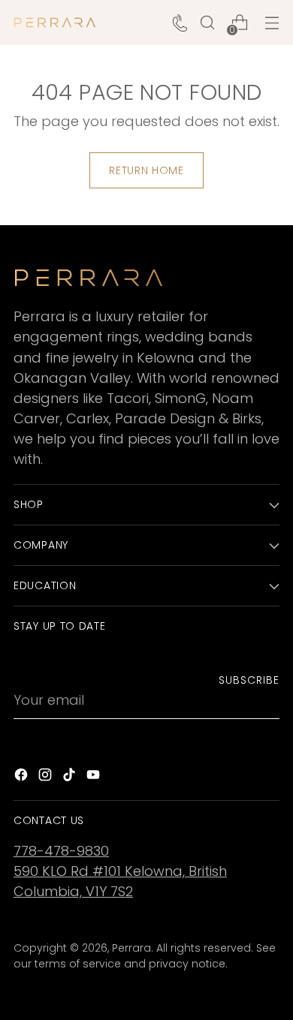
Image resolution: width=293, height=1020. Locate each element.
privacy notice (187, 963)
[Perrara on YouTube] (95, 777)
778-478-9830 (61, 850)
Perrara (131, 947)
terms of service (78, 963)
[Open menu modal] (271, 23)
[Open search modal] (207, 23)
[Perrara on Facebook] (23, 777)
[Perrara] (55, 23)
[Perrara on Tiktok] (71, 777)
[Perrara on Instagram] (47, 777)
